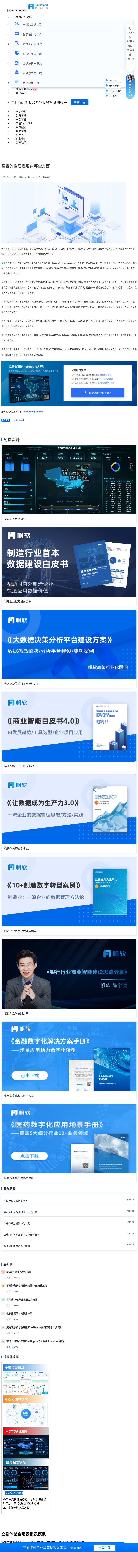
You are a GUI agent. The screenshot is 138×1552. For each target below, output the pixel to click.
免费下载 (79, 102)
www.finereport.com (33, 411)
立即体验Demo (14, 1493)
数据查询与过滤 (32, 44)
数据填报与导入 (32, 63)
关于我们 (21, 143)
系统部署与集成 (32, 73)
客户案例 (21, 93)
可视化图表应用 (32, 54)
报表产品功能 (24, 17)
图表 (3, 262)
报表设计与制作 (32, 34)
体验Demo (18, 420)
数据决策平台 (31, 83)
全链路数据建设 (32, 24)
